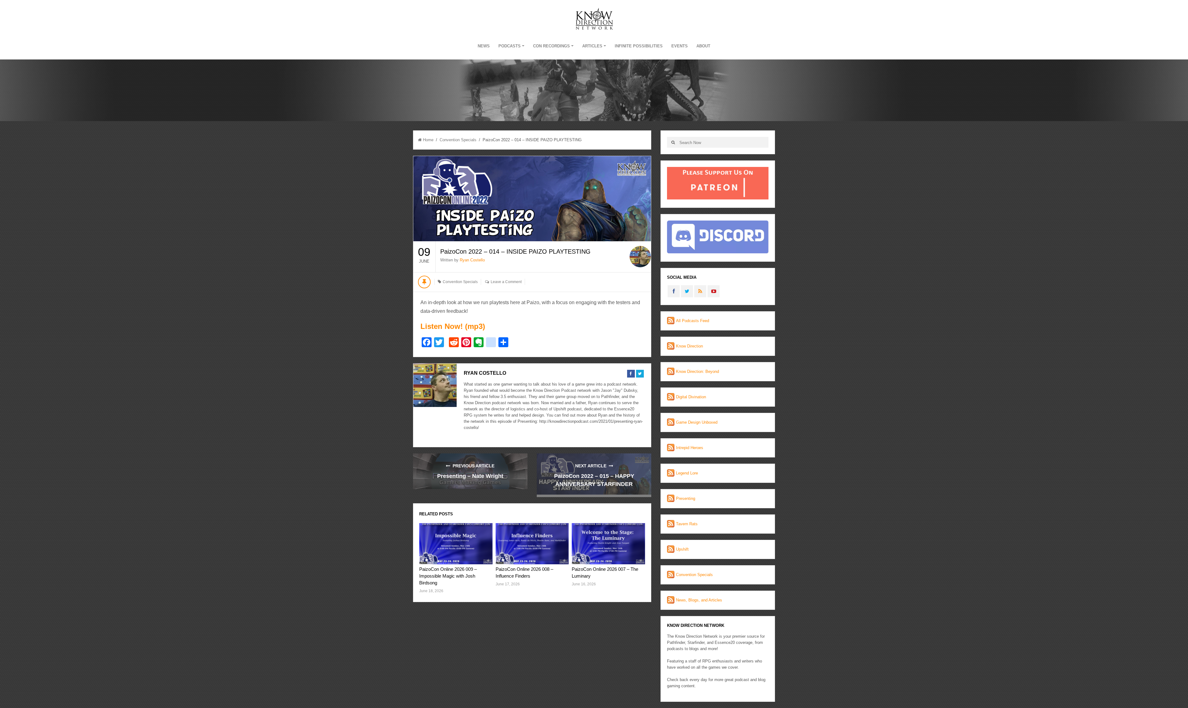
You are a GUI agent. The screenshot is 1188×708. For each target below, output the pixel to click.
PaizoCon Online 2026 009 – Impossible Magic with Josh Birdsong (448, 575)
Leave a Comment (506, 282)
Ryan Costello (472, 260)
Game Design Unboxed (696, 422)
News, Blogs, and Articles (699, 600)
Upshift (682, 549)
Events (679, 46)
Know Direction (689, 346)
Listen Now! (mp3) (452, 326)
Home (428, 140)
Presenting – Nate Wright (470, 476)
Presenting (685, 498)
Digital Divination (691, 397)
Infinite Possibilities (639, 46)
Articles (592, 46)
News (484, 46)
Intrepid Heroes (689, 447)
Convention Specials (458, 140)
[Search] (673, 142)
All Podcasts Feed (692, 320)
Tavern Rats (687, 524)
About (703, 46)
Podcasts (509, 46)
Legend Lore (687, 473)
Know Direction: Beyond (697, 371)
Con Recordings (551, 46)
